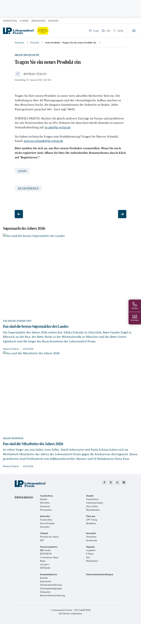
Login (22, 171)
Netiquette (45, 592)
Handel (43, 499)
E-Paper (24, 20)
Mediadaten (38, 20)
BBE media (45, 550)
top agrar (44, 564)
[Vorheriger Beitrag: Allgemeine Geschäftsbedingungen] (19, 214)
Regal (42, 561)
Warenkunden (93, 510)
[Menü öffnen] (133, 30)
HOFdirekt (45, 568)
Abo (88, 557)
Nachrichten (92, 499)
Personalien (46, 510)
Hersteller (45, 503)
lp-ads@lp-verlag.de (58, 127)
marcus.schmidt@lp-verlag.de (43, 141)
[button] (30, 73)
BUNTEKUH (46, 554)
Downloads (91, 540)
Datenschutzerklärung (51, 585)
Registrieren (28, 188)
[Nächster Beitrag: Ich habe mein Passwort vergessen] (122, 214)
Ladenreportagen (94, 503)
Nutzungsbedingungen (51, 588)
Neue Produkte (47, 523)
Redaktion (91, 523)
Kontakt (53, 20)
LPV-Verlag (91, 520)
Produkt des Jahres (49, 537)
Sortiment (45, 506)
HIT (42, 540)
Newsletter (10, 20)
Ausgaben (90, 550)
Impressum (45, 581)
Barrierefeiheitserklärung (52, 595)
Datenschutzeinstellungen (99, 574)
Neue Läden (92, 506)
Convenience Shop (49, 557)
